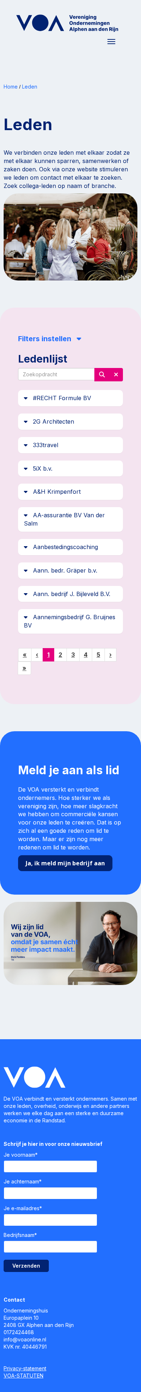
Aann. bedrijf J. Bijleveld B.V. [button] (68, 594)
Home (11, 86)
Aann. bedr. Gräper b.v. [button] (62, 570)
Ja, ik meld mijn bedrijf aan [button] (65, 863)
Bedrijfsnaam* (20, 1235)
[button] (102, 374)
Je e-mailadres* (23, 1208)
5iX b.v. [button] (39, 468)
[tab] (70, 398)
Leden (29, 86)
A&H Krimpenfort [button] (54, 491)
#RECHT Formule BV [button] (59, 398)
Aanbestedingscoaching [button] (62, 547)
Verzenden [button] (26, 1266)
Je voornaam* (21, 1155)
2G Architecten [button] (50, 421)
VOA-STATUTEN (23, 1375)
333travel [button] (42, 445)
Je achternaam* (23, 1181)
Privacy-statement (25, 1368)
